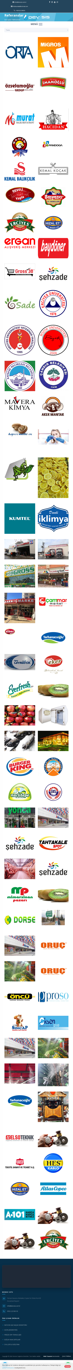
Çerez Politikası (66, 1356)
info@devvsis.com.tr (20, 2)
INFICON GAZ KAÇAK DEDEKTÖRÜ (15, 1325)
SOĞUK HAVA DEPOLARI (12, 1340)
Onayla (67, 1366)
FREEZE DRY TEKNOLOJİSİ (12, 1335)
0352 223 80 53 (12, 1311)
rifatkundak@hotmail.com (20, 6)
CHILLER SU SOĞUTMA (11, 1344)
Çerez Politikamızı (8, 1368)
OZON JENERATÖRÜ (10, 1330)
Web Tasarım (47, 1356)
